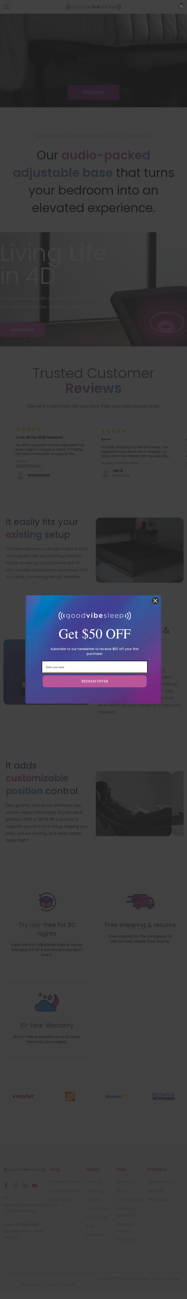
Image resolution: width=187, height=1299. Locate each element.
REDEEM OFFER (94, 681)
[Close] (155, 600)
